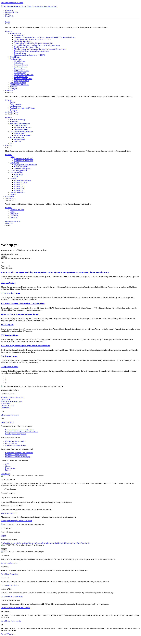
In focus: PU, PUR (20, 182)
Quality (12, 157)
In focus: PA (18, 190)
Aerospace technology (17, 120)
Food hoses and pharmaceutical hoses (27, 47)
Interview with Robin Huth (23, 161)
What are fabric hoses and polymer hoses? (20, 314)
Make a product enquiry (9, 521)
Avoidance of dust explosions (15, 445)
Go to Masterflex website (9, 574)
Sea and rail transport (17, 137)
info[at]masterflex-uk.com (10, 415)
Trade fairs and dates (17, 210)
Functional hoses (15, 59)
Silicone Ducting (20, 73)
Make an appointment (8, 513)
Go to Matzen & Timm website (11, 596)
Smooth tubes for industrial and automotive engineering (33, 43)
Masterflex (9, 223)
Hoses (7, 22)
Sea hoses (17, 141)
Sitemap (8, 466)
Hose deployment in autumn (15, 441)
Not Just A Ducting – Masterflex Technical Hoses (23, 304)
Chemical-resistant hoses (22, 41)
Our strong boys (11, 443)
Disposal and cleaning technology (21, 131)
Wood (12, 143)
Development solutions (18, 83)
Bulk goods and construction (20, 123)
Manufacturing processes (18, 170)
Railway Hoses (19, 139)
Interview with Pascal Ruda (23, 159)
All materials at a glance (22, 180)
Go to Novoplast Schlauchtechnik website (15, 608)
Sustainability (14, 163)
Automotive (14, 121)
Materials (13, 178)
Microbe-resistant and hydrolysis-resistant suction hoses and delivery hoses (40, 49)
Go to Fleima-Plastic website (11, 621)
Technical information (17, 192)
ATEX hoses (18, 63)
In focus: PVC (19, 186)
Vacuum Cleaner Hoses (22, 135)
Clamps (12, 102)
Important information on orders (12, 3)
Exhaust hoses (19, 35)
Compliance (14, 214)
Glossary (13, 194)
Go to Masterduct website (10, 585)
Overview (8, 31)
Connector (9, 91)
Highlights (13, 89)
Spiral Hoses (18, 174)
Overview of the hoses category (16, 455)
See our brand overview (9, 563)
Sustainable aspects (20, 167)
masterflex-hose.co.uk (12, 221)
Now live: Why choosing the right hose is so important (25, 346)
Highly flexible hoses (21, 81)
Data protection (10, 468)
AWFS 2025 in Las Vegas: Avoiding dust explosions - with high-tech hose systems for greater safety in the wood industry (55, 272)
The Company (10, 198)
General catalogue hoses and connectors (19, 453)
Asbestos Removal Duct (22, 127)
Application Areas (11, 112)
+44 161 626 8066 (7, 422)
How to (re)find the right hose (15, 434)
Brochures (13, 87)
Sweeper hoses (19, 133)
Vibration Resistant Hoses (23, 79)
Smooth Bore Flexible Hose (23, 75)
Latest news (14, 216)
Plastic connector (15, 104)
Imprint (7, 470)
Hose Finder (9, 196)
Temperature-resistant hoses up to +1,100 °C (29, 55)
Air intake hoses (19, 61)
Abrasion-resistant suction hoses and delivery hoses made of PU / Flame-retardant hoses (44, 37)
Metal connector (15, 106)
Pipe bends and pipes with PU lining (22, 108)
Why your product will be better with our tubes (21, 432)
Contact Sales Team (25, 521)
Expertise (8, 145)
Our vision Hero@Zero (22, 169)
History (12, 212)
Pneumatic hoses (20, 53)
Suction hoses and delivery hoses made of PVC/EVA (32, 39)
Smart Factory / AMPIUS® (19, 85)
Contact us (13, 218)
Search (4, 256)
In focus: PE (18, 184)
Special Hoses (14, 57)
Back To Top (5, 474)
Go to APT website (7, 634)
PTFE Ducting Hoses (21, 71)
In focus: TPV (19, 188)
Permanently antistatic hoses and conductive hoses (31, 51)
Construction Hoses (21, 129)
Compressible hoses (21, 65)
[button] (9, 10)
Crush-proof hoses (20, 67)
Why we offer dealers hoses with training (19, 430)
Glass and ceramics (20, 125)
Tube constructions (16, 172)
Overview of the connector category (17, 457)
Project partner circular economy (25, 165)
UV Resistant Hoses (21, 77)
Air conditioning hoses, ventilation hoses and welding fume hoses (37, 45)
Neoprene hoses (19, 69)
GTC (7, 464)
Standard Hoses (15, 33)
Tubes (16, 176)
